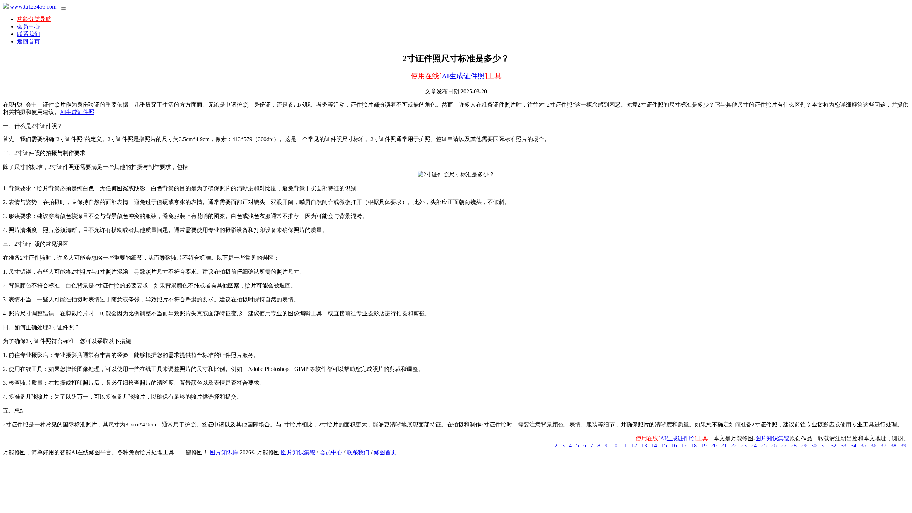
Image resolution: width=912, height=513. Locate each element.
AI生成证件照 (463, 76)
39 (903, 445)
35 (863, 445)
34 (853, 445)
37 (883, 445)
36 (873, 445)
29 (804, 445)
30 (814, 445)
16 (674, 445)
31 (823, 445)
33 (843, 445)
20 (714, 445)
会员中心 (28, 27)
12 (634, 445)
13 (644, 445)
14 (654, 445)
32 (833, 445)
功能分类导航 (34, 19)
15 (664, 445)
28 (794, 445)
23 (744, 445)
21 (724, 445)
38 (893, 445)
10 (614, 445)
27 (784, 445)
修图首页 (385, 452)
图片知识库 (224, 452)
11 (624, 445)
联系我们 (28, 34)
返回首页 (28, 41)
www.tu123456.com (33, 7)
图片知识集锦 (772, 438)
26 (774, 445)
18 (694, 445)
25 (764, 445)
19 (704, 445)
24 (754, 445)
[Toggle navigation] (63, 8)
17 (684, 445)
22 (734, 445)
